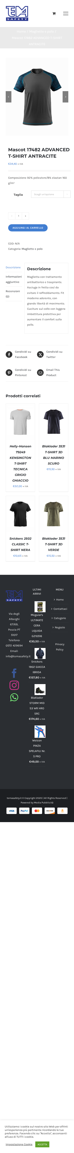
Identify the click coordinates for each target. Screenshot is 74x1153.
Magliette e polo (32, 249)
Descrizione (13, 267)
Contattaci (60, 609)
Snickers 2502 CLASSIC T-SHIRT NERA (20, 544)
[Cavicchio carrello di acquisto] (54, 13)
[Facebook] (14, 673)
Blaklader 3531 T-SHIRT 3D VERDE (53, 544)
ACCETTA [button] (42, 1144)
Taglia (18, 194)
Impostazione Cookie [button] (19, 1144)
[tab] (14, 267)
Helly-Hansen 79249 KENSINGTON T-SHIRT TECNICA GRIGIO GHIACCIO (20, 463)
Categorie (60, 618)
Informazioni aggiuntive (14, 279)
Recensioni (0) (13, 293)
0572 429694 (14, 645)
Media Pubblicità (43, 802)
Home (60, 599)
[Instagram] (14, 685)
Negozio (60, 627)
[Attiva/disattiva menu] (65, 13)
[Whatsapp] (14, 697)
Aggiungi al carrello (28, 227)
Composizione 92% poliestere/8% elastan (35, 177)
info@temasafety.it (18, 656)
